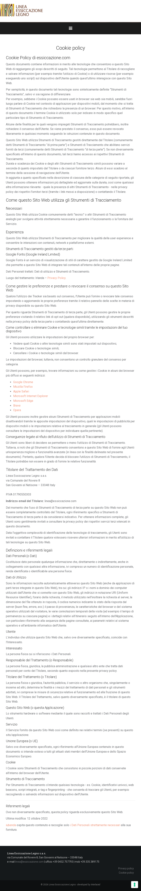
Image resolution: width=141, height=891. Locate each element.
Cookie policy (126, 872)
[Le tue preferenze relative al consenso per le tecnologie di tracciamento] (134, 884)
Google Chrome (23, 382)
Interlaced (95, 884)
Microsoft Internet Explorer (30, 396)
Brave (17, 405)
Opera (17, 410)
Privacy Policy (56, 278)
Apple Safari (21, 391)
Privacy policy (126, 868)
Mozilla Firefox (23, 386)
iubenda (11, 825)
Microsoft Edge (23, 401)
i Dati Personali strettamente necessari (95, 825)
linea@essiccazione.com (29, 861)
